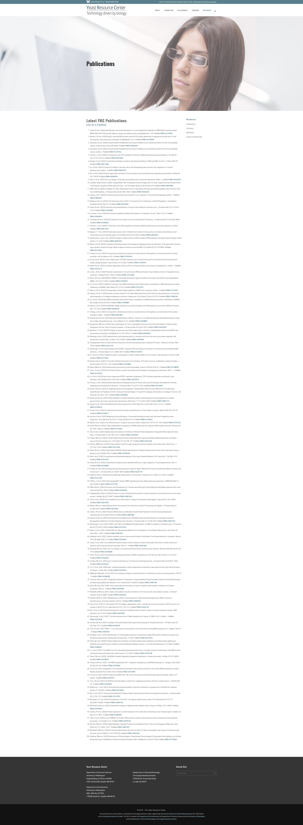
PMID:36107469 (96, 373)
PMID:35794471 (103, 413)
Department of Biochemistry (149, 816)
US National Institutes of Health (112, 816)
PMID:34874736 (169, 521)
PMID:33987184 (151, 583)
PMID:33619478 (96, 619)
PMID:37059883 (123, 303)
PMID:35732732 (175, 423)
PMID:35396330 (124, 453)
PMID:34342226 (103, 564)
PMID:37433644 (126, 256)
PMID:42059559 (132, 146)
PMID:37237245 (137, 287)
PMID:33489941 (96, 647)
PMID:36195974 (136, 352)
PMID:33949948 (118, 589)
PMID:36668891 (142, 321)
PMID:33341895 (129, 672)
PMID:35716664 (116, 429)
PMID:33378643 (114, 666)
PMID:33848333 (135, 601)
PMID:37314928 (128, 275)
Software (190, 128)
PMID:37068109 (172, 296)
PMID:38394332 (152, 235)
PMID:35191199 (111, 484)
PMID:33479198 (146, 653)
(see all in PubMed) (96, 124)
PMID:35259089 (103, 466)
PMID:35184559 (121, 490)
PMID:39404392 (96, 216)
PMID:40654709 (120, 170)
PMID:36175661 (103, 358)
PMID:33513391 (147, 638)
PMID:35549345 (132, 435)
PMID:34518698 (106, 552)
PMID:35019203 (103, 503)
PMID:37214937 (172, 290)
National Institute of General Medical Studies (177, 814)
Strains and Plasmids (194, 137)
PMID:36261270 (107, 346)
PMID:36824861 (117, 315)
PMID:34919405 (112, 509)
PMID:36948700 (113, 309)
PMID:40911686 (103, 164)
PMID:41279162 (115, 152)
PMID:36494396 (138, 340)
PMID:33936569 (120, 595)
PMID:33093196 (117, 702)
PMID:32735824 (171, 739)
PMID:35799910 (96, 407)
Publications (191, 124)
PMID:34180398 (104, 576)
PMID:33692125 (143, 607)
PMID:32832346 (133, 733)
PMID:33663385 (118, 613)
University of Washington (196, 816)
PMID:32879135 (125, 721)
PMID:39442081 (107, 210)
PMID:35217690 (96, 478)
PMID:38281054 (116, 241)
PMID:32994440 (96, 709)
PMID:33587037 (104, 632)
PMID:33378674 (103, 659)
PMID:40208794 (111, 176)
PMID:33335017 (109, 678)
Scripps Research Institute (168, 819)
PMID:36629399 (160, 327)
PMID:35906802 (122, 395)
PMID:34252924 (120, 570)
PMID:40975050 (117, 158)
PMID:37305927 (122, 281)
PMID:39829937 (96, 198)
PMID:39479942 (122, 204)
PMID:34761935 (120, 527)
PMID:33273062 (118, 690)
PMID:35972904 (157, 386)
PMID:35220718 (136, 472)
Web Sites (190, 133)
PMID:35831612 (163, 401)
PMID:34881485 (128, 515)
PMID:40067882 (167, 186)
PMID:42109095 (148, 140)
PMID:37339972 (140, 263)
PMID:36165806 (125, 364)
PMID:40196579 (175, 180)
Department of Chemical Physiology (143, 819)
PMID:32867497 (124, 727)
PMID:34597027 (117, 533)
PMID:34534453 (120, 539)
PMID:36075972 (133, 379)
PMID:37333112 (96, 269)
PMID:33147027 (114, 696)
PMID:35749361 (147, 419)
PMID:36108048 (172, 367)
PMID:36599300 (144, 333)
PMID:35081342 (126, 496)
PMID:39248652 (103, 223)
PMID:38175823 (96, 250)
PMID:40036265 (143, 192)
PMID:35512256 (146, 441)
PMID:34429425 (103, 558)
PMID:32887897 (116, 715)
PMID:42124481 (166, 133)
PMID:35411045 (114, 447)
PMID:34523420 (140, 546)
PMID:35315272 (103, 459)
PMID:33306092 (106, 684)
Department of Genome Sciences (173, 816)
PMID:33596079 (114, 626)
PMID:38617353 (103, 229)
